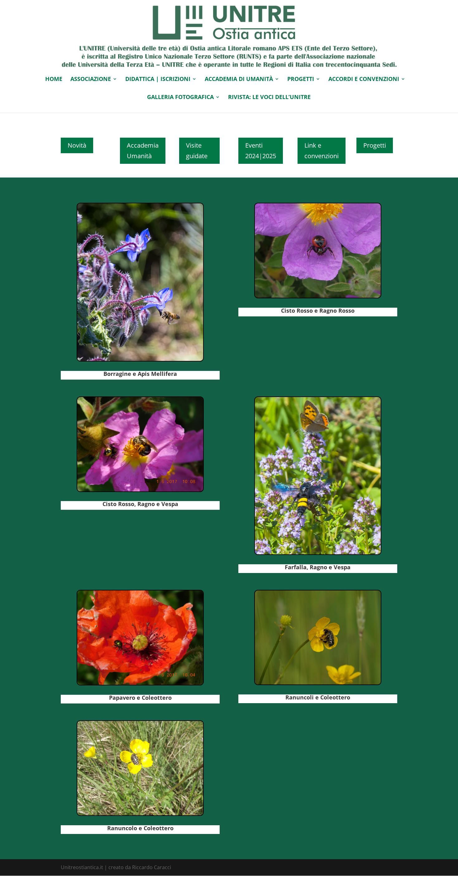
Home (53, 80)
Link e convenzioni (321, 150)
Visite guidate (197, 150)
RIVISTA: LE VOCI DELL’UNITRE (269, 98)
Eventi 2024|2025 (260, 150)
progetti (300, 80)
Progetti (374, 145)
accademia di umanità (239, 80)
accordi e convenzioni (363, 80)
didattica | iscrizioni (157, 80)
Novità (77, 145)
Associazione (90, 80)
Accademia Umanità (143, 150)
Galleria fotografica (180, 98)
